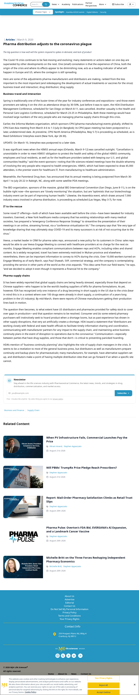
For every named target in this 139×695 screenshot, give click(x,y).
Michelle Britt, (55, 566)
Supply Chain (33, 410)
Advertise (69, 599)
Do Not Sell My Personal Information (69, 609)
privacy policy (58, 399)
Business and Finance (14, 410)
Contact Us (69, 605)
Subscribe (122, 393)
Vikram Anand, (56, 446)
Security (103, 12)
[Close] (135, 685)
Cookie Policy (30, 692)
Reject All (103, 685)
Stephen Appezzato (72, 446)
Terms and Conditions (69, 615)
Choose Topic (41, 12)
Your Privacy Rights (69, 619)
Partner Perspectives (91, 4)
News (73, 674)
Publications (77, 4)
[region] (69, 685)
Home (51, 674)
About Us (69, 596)
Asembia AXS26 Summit (75, 12)
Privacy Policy (69, 612)
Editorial (69, 602)
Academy (66, 4)
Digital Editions (92, 12)
